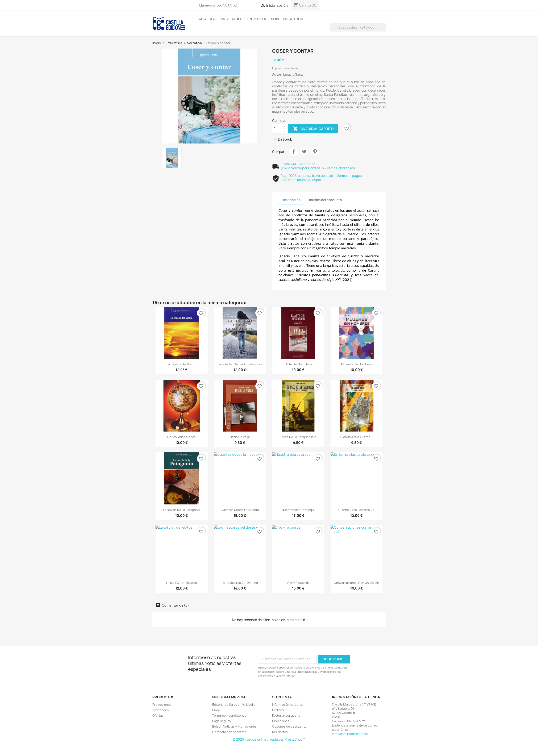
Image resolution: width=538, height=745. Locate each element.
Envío (216, 710)
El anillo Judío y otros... (356, 437)
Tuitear (304, 151)
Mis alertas (280, 732)
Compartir (293, 151)
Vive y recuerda (298, 583)
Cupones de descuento (289, 726)
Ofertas (158, 715)
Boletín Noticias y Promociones (234, 726)
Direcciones (280, 721)
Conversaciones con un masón (356, 583)
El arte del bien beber (298, 364)
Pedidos (278, 710)
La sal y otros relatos (181, 583)
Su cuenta (282, 697)
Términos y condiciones (229, 715)
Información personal (287, 705)
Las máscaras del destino (240, 583)
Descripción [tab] (291, 200)
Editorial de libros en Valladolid (233, 705)
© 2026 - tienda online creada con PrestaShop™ (269, 739)
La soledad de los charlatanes (240, 364)
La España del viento (181, 364)
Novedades (232, 19)
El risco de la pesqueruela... (298, 437)
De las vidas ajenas (181, 437)
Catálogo (207, 19)
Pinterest (315, 151)
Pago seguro (221, 721)
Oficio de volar (239, 437)
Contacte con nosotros (229, 732)
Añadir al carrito (313, 128)
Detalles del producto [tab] (325, 200)
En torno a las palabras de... (356, 510)
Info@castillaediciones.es (350, 734)
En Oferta (256, 19)
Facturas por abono (286, 715)
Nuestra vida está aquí (298, 510)
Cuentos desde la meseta (240, 510)
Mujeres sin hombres (356, 364)
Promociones (161, 705)
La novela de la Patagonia (181, 510)
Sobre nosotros (287, 19)
